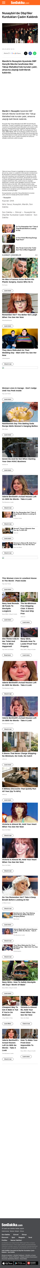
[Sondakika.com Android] (20, 1263)
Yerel (30, 1237)
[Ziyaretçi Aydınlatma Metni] (10, 1259)
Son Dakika (6, 1234)
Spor (13, 1237)
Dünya (24, 1234)
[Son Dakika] (20, 2)
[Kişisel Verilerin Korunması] (28, 1257)
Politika (4, 1240)
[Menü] (3, 2)
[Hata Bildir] (23, 1259)
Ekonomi (5, 1237)
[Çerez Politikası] (14, 1257)
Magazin (22, 1237)
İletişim (17, 1231)
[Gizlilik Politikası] (19, 1255)
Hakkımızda (5, 1231)
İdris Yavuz (9, 131)
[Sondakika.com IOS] (7, 1263)
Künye (22, 1231)
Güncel (15, 1234)
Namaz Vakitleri (16, 1240)
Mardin (5, 111)
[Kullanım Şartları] (7, 1255)
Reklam (12, 1231)
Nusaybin (15, 111)
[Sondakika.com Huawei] (32, 1263)
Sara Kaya (5, 130)
